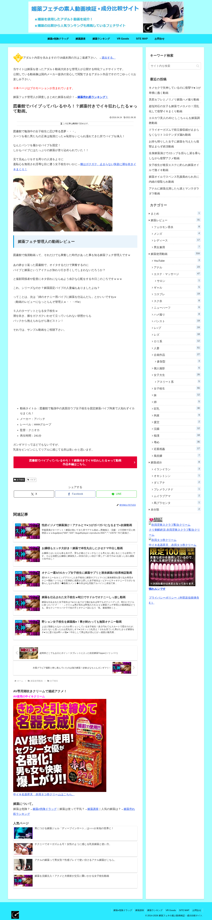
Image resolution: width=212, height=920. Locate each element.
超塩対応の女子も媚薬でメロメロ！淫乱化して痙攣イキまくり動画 (174, 109)
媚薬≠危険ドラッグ (45, 809)
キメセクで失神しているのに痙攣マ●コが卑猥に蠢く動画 (175, 90)
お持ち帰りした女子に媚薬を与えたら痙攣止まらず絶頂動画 (174, 144)
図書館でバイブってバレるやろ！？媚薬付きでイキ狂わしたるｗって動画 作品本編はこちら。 (75, 462)
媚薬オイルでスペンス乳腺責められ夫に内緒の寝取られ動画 (174, 179)
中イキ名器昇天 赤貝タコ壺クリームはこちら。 (44, 794)
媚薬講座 (93, 809)
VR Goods (171, 910)
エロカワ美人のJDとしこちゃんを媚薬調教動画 (174, 120)
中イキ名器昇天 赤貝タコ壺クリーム (172, 545)
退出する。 (109, 57)
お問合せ (196, 910)
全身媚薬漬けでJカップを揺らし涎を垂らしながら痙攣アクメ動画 (175, 156)
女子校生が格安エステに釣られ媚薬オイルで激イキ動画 (174, 167)
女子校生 (20, 480)
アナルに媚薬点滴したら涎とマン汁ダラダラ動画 (174, 191)
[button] (198, 66)
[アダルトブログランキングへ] (155, 519)
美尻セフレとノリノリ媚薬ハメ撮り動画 (174, 99)
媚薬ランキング (154, 910)
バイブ (32, 480)
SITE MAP (184, 910)
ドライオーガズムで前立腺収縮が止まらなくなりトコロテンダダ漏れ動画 (174, 132)
